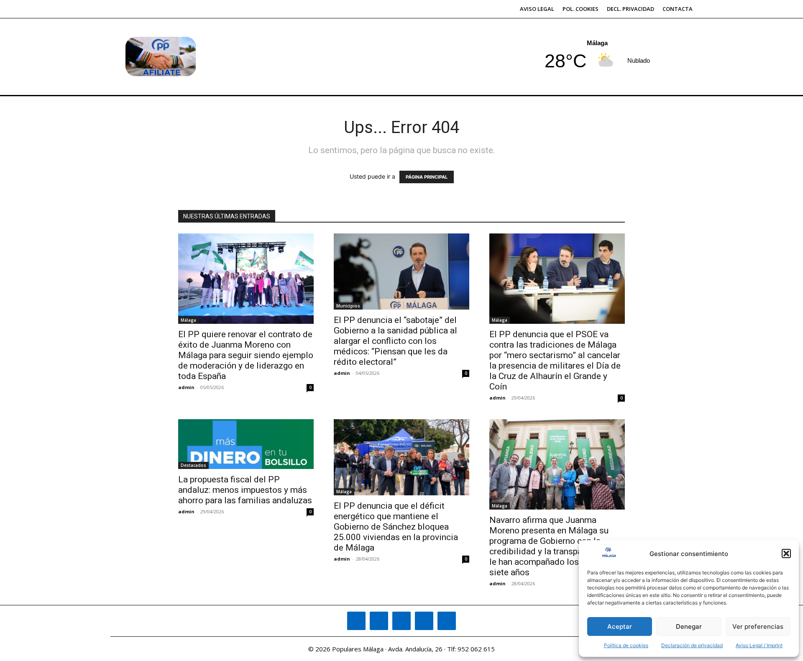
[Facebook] (356, 621)
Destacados (193, 465)
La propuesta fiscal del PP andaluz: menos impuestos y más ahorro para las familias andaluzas (245, 489)
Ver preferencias (757, 626)
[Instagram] (379, 621)
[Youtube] (446, 621)
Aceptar (619, 626)
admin (186, 387)
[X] (424, 621)
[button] (786, 553)
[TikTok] (401, 621)
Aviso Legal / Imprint (759, 645)
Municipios (348, 306)
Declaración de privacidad (692, 645)
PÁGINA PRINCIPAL (427, 177)
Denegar (689, 626)
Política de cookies (626, 645)
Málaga (188, 320)
